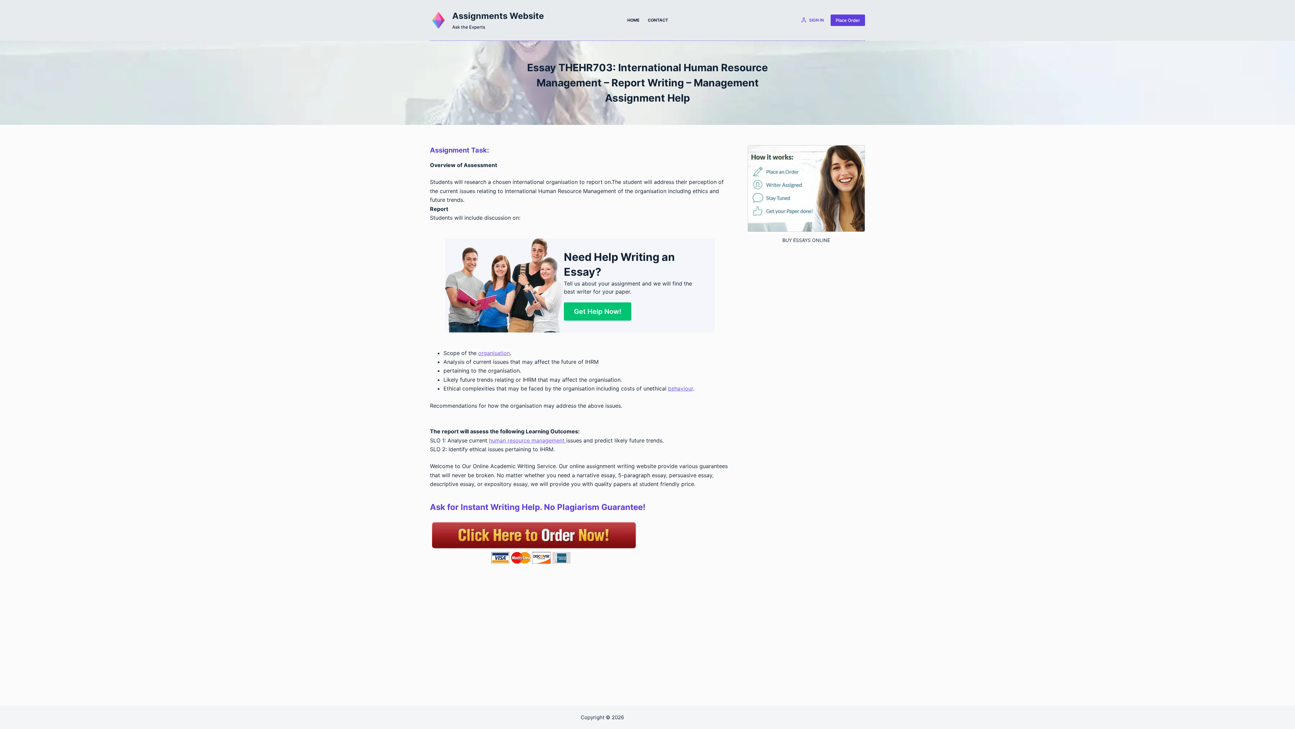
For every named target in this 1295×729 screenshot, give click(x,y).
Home (633, 20)
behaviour (680, 388)
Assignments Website (498, 16)
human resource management (527, 440)
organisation (494, 353)
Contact (658, 20)
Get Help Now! (597, 311)
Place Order (848, 20)
